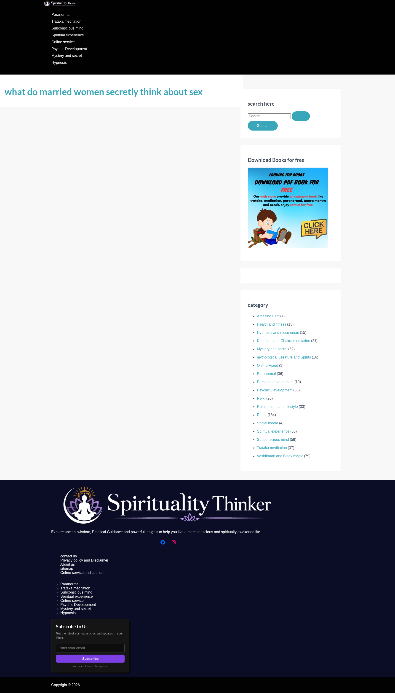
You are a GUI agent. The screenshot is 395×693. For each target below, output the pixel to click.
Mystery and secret (66, 56)
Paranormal (60, 14)
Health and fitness (271, 324)
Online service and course (81, 573)
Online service (63, 42)
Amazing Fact (268, 316)
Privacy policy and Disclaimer (84, 560)
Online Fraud (267, 365)
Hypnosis (59, 62)
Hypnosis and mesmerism (278, 332)
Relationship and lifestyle (57, 284)
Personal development (275, 382)
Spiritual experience (67, 35)
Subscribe (90, 659)
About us (67, 564)
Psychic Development (69, 49)
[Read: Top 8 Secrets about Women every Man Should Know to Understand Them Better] (117, 265)
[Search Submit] (301, 116)
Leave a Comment (19, 284)
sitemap (66, 568)
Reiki (261, 398)
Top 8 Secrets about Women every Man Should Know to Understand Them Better (87, 274)
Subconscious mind (67, 28)
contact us (68, 556)
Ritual (262, 415)
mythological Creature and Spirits (284, 357)
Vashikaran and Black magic (280, 456)
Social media (267, 423)
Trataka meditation (66, 21)
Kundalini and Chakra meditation (283, 341)
